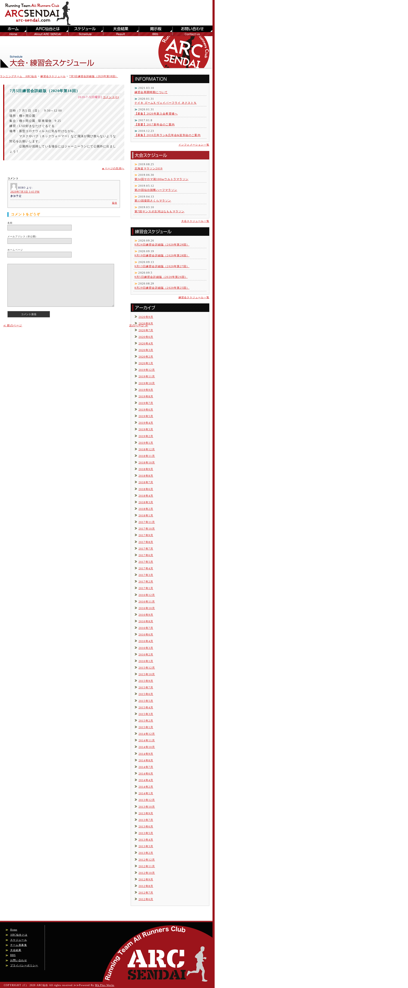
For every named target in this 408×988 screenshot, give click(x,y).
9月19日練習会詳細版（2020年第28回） (162, 255)
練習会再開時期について (151, 92)
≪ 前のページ (12, 325)
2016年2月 (146, 654)
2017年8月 (146, 542)
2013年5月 (146, 833)
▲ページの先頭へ (113, 168)
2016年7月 (146, 628)
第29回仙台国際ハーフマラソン (156, 190)
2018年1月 (146, 515)
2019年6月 (146, 409)
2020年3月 (146, 350)
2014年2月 (146, 786)
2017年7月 (146, 548)
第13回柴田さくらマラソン (153, 200)
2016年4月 (146, 641)
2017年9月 (146, 535)
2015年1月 (146, 727)
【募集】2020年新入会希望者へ (156, 113)
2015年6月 (146, 694)
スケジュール (85, 31)
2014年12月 (147, 733)
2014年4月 (146, 780)
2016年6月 (146, 634)
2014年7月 (146, 767)
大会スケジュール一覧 (195, 221)
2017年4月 (146, 568)
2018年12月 (147, 449)
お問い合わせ (192, 31)
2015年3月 (146, 714)
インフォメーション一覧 (193, 144)
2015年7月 (146, 687)
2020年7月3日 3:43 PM (25, 191)
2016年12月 (147, 595)
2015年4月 (146, 707)
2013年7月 (146, 820)
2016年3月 (146, 648)
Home (13, 929)
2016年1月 (146, 661)
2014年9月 (146, 753)
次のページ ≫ (138, 325)
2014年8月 (146, 760)
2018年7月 (146, 482)
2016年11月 (147, 601)
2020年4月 (146, 343)
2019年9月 (146, 389)
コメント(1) (111, 97)
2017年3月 (146, 575)
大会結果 (121, 31)
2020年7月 (146, 330)
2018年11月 (147, 456)
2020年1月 (146, 363)
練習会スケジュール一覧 (193, 297)
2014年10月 (147, 747)
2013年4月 (146, 839)
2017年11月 (147, 522)
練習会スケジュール (53, 76)
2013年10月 (147, 806)
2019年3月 (146, 429)
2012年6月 (146, 899)
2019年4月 (146, 422)
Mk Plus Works (104, 985)
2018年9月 (146, 469)
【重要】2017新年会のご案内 (155, 124)
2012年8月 (146, 886)
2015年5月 (146, 700)
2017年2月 (146, 581)
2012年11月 (147, 866)
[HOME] (40, 23)
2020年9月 (146, 316)
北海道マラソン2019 (149, 168)
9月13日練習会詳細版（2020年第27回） (162, 266)
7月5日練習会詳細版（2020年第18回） (93, 76)
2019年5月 (146, 416)
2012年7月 (146, 892)
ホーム (13, 31)
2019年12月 (147, 369)
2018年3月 (146, 502)
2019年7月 (146, 403)
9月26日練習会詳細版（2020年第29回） (162, 244)
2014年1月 (146, 793)
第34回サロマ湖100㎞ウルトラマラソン (161, 179)
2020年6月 (146, 336)
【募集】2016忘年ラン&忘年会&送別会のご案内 (168, 135)
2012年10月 (147, 872)
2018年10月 (147, 462)
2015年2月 (146, 720)
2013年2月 (146, 852)
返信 (114, 203)
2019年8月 (146, 396)
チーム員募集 (18, 945)
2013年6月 (146, 826)
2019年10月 (147, 383)
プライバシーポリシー (24, 965)
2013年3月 (146, 846)
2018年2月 (146, 508)
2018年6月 (146, 489)
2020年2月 (146, 356)
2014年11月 (147, 740)
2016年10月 (147, 608)
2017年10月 (147, 528)
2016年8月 (146, 621)
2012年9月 (146, 879)
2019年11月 (147, 376)
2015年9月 (146, 680)
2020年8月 (146, 323)
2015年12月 (147, 667)
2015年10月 (147, 674)
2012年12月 (147, 859)
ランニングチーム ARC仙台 (18, 76)
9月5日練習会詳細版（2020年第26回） (161, 277)
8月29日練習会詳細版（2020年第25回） (162, 287)
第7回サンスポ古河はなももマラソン (159, 211)
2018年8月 (146, 475)
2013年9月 (146, 813)
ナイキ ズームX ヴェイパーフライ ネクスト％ (166, 102)
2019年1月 (146, 442)
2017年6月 (146, 555)
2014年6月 (146, 773)
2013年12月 (147, 800)
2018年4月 (146, 495)
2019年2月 (146, 436)
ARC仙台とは (47, 31)
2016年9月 (146, 614)
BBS (155, 31)
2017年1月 (146, 588)
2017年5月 (146, 561)
